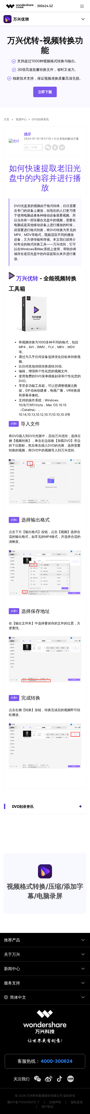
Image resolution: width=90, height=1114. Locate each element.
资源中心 (21, 119)
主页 (6, 119)
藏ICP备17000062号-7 (23, 1102)
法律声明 (55, 1102)
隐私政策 (77, 1102)
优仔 (27, 134)
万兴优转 (27, 278)
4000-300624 (56, 1061)
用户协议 (48, 1106)
